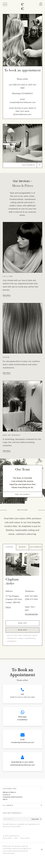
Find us (8, 607)
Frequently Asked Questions (12, 797)
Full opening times (31, 614)
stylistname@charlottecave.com (22, 765)
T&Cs (16, 838)
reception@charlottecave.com (22, 742)
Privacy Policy (25, 838)
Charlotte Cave (14, 836)
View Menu (6, 295)
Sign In (5, 799)
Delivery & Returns (9, 792)
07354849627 (22, 720)
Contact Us (6, 795)
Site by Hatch (7, 838)
